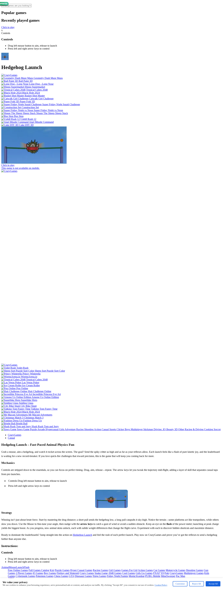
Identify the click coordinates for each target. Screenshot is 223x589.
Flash (26, 567)
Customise (180, 583)
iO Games (38, 573)
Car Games (159, 570)
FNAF (156, 573)
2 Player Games (24, 573)
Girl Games (115, 570)
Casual (11, 437)
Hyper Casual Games (81, 570)
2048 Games (114, 573)
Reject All (196, 583)
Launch (20, 567)
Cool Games (128, 573)
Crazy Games (87, 573)
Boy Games (50, 573)
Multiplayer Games (194, 573)
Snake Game (101, 573)
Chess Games (61, 576)
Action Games (145, 570)
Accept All (213, 583)
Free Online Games (18, 570)
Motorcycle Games (175, 570)
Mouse (12, 567)
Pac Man (180, 576)
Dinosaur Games (83, 576)
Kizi (52, 570)
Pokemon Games (44, 576)
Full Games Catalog (39, 570)
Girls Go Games (144, 573)
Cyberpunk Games (25, 576)
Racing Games (100, 570)
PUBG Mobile (152, 576)
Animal (5, 567)
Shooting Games (194, 570)
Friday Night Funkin (117, 576)
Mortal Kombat (136, 576)
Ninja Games (99, 576)
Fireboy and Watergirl (68, 573)
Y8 (162, 573)
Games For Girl (129, 570)
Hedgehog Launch (82, 534)
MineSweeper (168, 576)
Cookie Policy (161, 585)
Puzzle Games (62, 570)
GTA (71, 576)
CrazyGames (14, 435)
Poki (166, 573)
